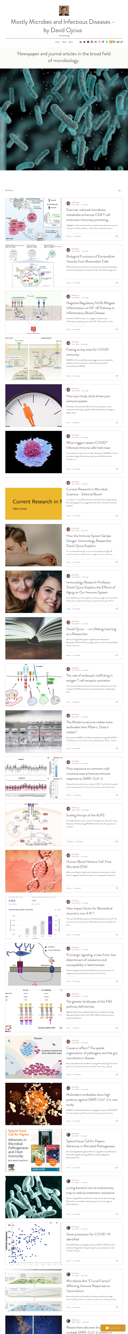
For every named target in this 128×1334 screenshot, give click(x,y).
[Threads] (88, 42)
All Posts (9, 190)
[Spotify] (107, 42)
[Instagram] (99, 42)
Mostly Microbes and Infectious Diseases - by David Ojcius (63, 26)
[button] (119, 190)
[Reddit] (92, 42)
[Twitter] (84, 42)
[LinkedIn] (80, 42)
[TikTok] (103, 42)
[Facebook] (95, 42)
